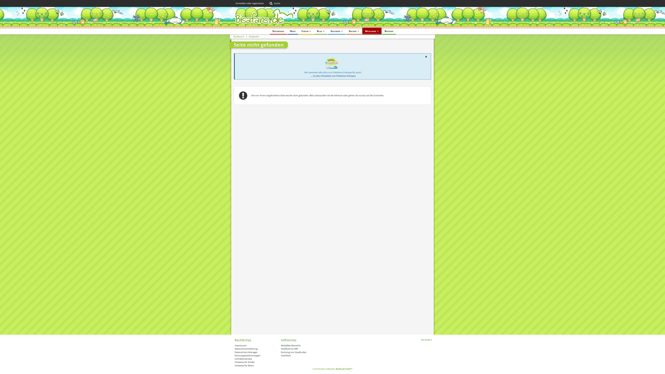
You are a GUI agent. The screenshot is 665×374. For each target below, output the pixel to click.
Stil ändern (426, 339)
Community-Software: (332, 368)
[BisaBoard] (332, 18)
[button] (426, 56)
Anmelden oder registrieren (250, 3)
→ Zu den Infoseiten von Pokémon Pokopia (333, 75)
